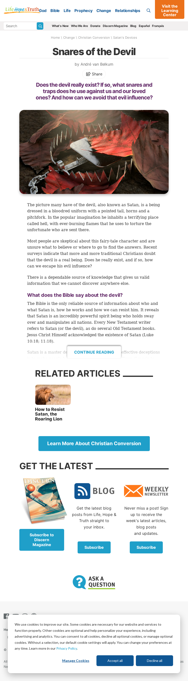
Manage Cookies (75, 660)
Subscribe (94, 547)
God (43, 10)
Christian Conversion (94, 37)
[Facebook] (7, 616)
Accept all (115, 660)
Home (55, 37)
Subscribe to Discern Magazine (42, 539)
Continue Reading (94, 352)
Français (158, 26)
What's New (60, 26)
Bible (55, 10)
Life (67, 10)
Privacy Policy (66, 648)
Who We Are (79, 26)
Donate (95, 26)
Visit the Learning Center (169, 10)
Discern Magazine (115, 26)
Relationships (127, 10)
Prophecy (83, 10)
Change (103, 10)
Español (144, 26)
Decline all (154, 660)
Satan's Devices (125, 37)
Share (96, 74)
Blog (133, 26)
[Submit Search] (40, 26)
